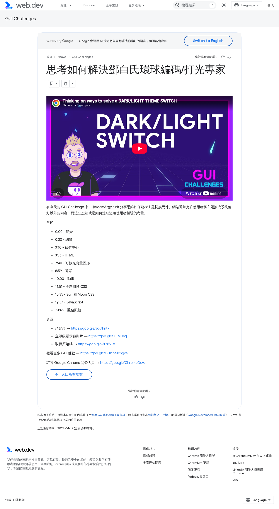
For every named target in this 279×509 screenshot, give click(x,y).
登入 (270, 5)
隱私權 (20, 500)
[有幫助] (222, 57)
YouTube (238, 463)
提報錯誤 (149, 456)
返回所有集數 (69, 374)
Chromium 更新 (198, 463)
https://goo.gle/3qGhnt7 (90, 328)
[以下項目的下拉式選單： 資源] (72, 5)
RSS (235, 480)
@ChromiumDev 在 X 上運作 (252, 456)
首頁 (49, 57)
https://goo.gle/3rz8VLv (96, 344)
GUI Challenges (20, 19)
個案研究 (194, 470)
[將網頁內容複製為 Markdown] (66, 83)
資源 (63, 5)
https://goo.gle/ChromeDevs (123, 363)
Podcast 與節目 (198, 477)
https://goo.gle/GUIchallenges (104, 353)
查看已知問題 (152, 463)
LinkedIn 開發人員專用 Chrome (248, 471)
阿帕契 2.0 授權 (158, 415)
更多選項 (135, 5)
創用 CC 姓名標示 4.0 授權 (108, 415)
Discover (89, 5)
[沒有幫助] (229, 57)
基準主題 (112, 5)
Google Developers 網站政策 (206, 415)
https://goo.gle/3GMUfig (107, 336)
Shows (62, 57)
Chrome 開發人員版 (201, 456)
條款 (8, 500)
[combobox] (194, 5)
